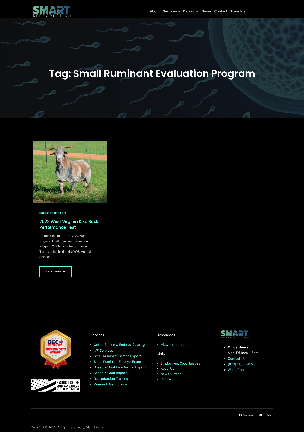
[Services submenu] (179, 11)
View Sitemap (95, 427)
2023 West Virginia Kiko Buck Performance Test (68, 224)
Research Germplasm (110, 384)
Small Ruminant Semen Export (117, 356)
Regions (167, 379)
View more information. (179, 345)
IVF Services (103, 350)
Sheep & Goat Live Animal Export (120, 367)
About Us (167, 369)
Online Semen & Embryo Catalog (119, 345)
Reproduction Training (111, 379)
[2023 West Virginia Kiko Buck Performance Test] (70, 172)
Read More (56, 273)
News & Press (171, 374)
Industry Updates (53, 213)
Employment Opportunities (180, 363)
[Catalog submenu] (197, 11)
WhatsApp (236, 370)
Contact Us (236, 358)
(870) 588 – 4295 (241, 364)
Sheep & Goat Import (110, 373)
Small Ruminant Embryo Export (118, 362)
